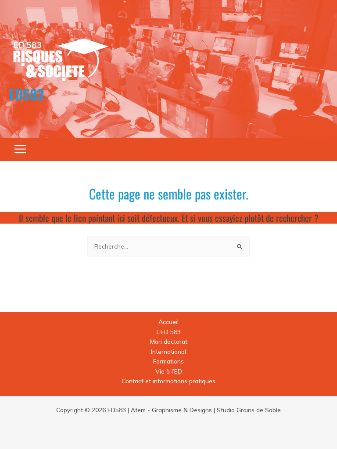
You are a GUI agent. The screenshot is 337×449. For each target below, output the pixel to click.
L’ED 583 (169, 331)
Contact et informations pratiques (168, 381)
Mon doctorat (168, 341)
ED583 (26, 94)
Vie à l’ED (168, 371)
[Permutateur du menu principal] (20, 149)
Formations (168, 361)
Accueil (168, 321)
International (168, 351)
